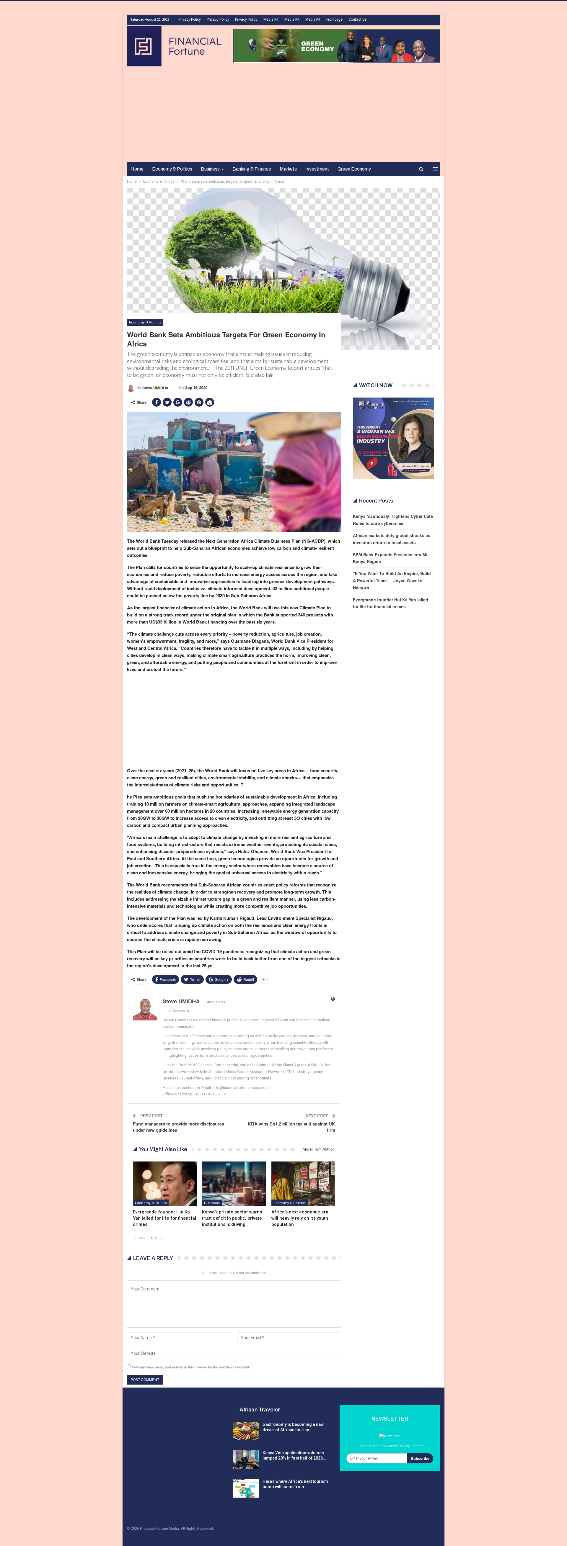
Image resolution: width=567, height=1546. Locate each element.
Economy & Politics (172, 168)
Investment (317, 168)
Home (137, 168)
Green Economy (354, 168)
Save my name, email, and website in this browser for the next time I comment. (191, 1367)
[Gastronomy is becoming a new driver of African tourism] (246, 1431)
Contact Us (357, 19)
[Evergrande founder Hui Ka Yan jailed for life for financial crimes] (165, 1183)
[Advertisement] (283, 110)
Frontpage (334, 19)
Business (210, 168)
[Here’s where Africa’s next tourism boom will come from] (246, 1488)
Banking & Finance (251, 168)
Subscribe (420, 1458)
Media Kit (270, 19)
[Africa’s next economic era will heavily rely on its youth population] (303, 1183)
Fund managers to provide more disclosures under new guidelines (178, 1126)
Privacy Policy (189, 19)
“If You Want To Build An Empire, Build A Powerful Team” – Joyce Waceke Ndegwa (392, 580)
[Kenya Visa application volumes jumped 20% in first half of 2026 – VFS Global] (246, 1459)
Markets (288, 168)
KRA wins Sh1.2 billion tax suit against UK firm (291, 1126)
